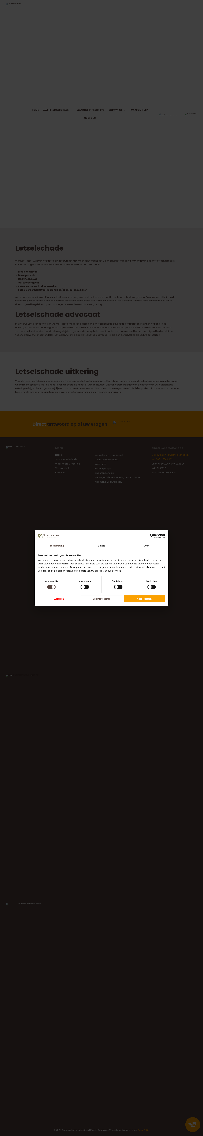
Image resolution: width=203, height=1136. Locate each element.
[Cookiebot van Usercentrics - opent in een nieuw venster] (152, 536)
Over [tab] (146, 545)
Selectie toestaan (101, 599)
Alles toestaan (144, 599)
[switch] (85, 587)
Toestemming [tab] (57, 545)
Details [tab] (101, 545)
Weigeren (59, 599)
